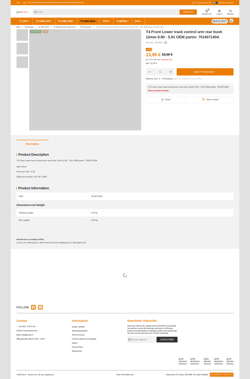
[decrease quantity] (149, 72)
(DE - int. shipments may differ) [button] (187, 79)
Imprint (74, 343)
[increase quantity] (171, 72)
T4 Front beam (85, 27)
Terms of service (78, 335)
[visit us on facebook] (33, 307)
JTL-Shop (180, 375)
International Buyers (80, 331)
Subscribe (167, 339)
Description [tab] (32, 144)
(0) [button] (203, 3)
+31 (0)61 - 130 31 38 (26, 326)
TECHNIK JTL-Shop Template (196, 375)
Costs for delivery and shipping (84, 339)
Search (188, 12)
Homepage (29, 27)
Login (24, 3)
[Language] (231, 21)
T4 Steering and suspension (65, 27)
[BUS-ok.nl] (22, 12)
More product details (158, 90)
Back (18, 27)
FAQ (18, 3)
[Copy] (166, 42)
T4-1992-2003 (43, 27)
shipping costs (166, 60)
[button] (231, 307)
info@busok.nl (27, 335)
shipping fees (49, 375)
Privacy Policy (77, 347)
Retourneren (77, 351)
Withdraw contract (222, 375)
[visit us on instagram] (40, 307)
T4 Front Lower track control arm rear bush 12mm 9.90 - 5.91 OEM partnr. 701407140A (130, 27)
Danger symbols (78, 327)
